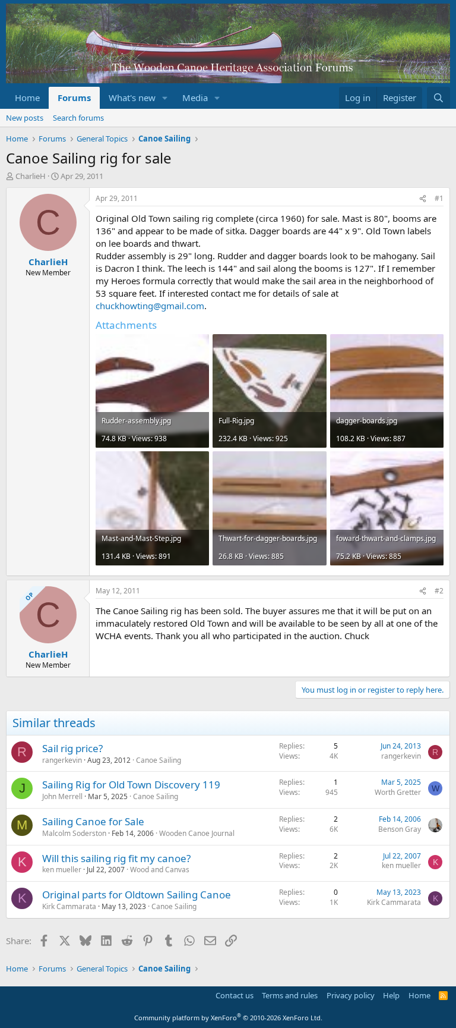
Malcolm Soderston (74, 833)
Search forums (78, 117)
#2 (439, 591)
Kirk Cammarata (69, 906)
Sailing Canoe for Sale (93, 821)
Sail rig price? (72, 748)
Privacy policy (351, 995)
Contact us (235, 995)
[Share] (422, 199)
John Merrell (62, 796)
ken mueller (61, 869)
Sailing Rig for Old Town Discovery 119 (131, 784)
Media (195, 97)
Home (27, 97)
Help (391, 995)
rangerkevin (62, 760)
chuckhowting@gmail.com (150, 306)
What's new (132, 97)
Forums (74, 97)
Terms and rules (290, 995)
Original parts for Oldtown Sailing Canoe (136, 894)
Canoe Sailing (158, 760)
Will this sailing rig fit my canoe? (116, 858)
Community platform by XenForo (228, 1017)
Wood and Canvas (159, 869)
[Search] (438, 98)
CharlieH (30, 176)
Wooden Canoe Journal (197, 833)
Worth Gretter (398, 792)
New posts (24, 117)
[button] (165, 98)
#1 (439, 198)
